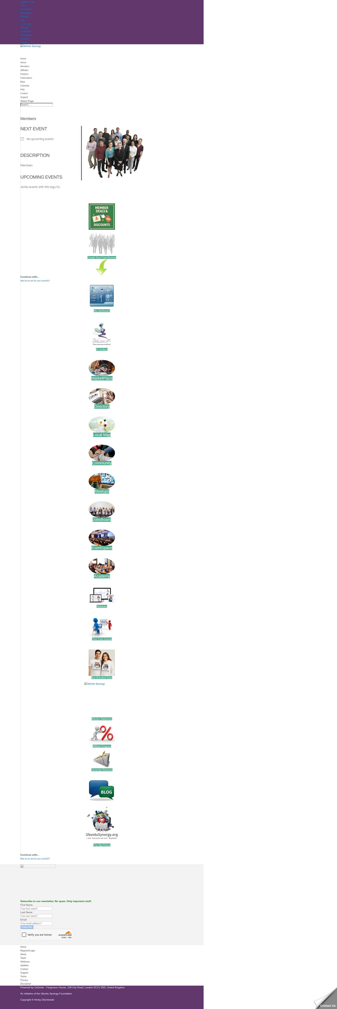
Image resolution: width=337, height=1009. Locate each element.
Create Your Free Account (101, 257)
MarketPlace (26, 12)
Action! (23, 5)
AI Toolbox (102, 349)
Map (22, 20)
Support (24, 972)
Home (23, 947)
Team (23, 958)
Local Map (102, 435)
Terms (23, 976)
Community (25, 23)
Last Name (26, 912)
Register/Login (27, 1)
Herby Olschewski (44, 999)
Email (23, 919)
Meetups (24, 27)
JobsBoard (25, 31)
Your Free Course (102, 639)
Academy (24, 38)
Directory (24, 16)
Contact (24, 969)
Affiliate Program (102, 746)
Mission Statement (102, 718)
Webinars (102, 606)
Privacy (24, 980)
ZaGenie (39, 987)
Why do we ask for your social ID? (35, 281)
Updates (24, 965)
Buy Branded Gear (101, 677)
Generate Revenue (102, 769)
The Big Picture (101, 845)
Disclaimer (25, 983)
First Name (26, 904)
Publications (26, 78)
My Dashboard (102, 310)
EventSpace (26, 35)
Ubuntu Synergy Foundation (56, 993)
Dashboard (25, 9)
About (23, 954)
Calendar (24, 85)
